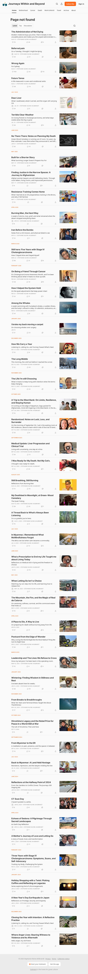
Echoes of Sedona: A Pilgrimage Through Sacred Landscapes (31, 820)
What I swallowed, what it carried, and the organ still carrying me (34, 102)
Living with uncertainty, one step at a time (26, 449)
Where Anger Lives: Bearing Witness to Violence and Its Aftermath (30, 936)
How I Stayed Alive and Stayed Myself (25, 255)
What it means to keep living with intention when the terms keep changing (33, 383)
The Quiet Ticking (17, 501)
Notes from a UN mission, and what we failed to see (30, 233)
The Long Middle (19, 359)
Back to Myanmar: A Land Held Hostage (30, 762)
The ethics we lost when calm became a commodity (30, 540)
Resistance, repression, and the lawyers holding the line (31, 765)
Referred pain (18, 48)
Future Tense (17, 78)
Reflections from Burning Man (22, 483)
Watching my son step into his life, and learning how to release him (31, 585)
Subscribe (70, 4)
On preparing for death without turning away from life (31, 625)
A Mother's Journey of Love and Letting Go (32, 836)
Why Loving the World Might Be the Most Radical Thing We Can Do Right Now (33, 641)
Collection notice (63, 959)
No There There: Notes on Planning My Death (33, 136)
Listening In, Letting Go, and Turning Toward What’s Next (32, 347)
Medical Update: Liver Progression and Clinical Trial (30, 445)
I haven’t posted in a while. (21, 802)
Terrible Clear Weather (22, 115)
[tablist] (22, 26)
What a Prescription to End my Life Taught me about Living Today (33, 558)
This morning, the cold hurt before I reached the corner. (31, 362)
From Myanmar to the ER (23, 743)
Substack (33, 969)
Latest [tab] (15, 26)
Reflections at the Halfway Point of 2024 (31, 782)
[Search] (57, 4)
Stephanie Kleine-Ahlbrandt (27, 39)
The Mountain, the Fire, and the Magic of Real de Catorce (33, 599)
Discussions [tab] (28, 26)
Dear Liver (16, 98)
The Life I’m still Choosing (24, 378)
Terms (54, 959)
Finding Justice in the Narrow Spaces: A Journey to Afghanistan (31, 173)
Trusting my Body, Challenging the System (27, 864)
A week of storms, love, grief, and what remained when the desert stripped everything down (33, 217)
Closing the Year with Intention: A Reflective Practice (32, 918)
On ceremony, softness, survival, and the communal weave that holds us (33, 604)
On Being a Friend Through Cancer (28, 271)
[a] (68, 448)
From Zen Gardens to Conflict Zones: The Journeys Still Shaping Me (31, 786)
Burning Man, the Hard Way (24, 213)
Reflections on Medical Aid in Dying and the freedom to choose (31, 563)
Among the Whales (20, 303)
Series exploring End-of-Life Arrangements (27, 886)
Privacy (48, 959)
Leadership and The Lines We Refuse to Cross (34, 658)
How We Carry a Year (21, 344)
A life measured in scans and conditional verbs (28, 81)
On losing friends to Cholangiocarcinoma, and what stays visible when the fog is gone (32, 119)
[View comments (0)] (27, 185)
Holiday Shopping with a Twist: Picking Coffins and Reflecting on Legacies (30, 881)
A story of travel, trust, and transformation (27, 839)
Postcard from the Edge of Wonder (28, 637)
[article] (44, 37)
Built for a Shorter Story (23, 157)
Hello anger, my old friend (21, 941)
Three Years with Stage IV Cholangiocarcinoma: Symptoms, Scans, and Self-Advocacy (33, 858)
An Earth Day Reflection (20, 824)
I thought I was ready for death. (23, 464)
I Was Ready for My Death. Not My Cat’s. (30, 461)
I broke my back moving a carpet (27, 324)
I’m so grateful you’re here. (21, 518)
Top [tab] (20, 26)
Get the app (54, 964)
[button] (14, 10)
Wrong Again (17, 63)
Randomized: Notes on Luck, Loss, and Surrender (30, 420)
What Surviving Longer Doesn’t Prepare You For (29, 160)
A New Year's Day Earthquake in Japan (30, 897)
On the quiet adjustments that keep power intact (29, 291)
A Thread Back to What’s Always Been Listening (30, 514)
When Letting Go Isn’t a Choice (26, 581)
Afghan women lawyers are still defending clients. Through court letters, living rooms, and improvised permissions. (33, 179)
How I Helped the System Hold (26, 288)
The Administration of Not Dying (27, 32)
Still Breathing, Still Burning (24, 480)
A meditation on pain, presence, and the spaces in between (33, 746)
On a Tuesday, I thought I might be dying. (26, 51)
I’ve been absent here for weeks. (23, 683)
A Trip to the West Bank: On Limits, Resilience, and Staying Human (33, 401)
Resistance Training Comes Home (28, 192)
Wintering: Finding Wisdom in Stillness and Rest (32, 679)
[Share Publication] (61, 4)
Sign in (81, 4)
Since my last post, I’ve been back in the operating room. (32, 661)
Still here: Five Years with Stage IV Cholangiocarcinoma (28, 251)
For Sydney (15, 66)
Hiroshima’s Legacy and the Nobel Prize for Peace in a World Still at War (32, 722)
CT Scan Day (17, 799)
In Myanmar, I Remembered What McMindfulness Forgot (27, 536)
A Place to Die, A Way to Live (25, 622)
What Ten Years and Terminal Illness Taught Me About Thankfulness (31, 704)
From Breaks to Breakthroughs (26, 699)
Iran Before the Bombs (22, 230)
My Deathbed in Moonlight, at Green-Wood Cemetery (32, 496)
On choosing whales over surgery (23, 327)
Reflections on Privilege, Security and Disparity (28, 901)
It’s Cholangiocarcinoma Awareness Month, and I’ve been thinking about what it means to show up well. (32, 275)
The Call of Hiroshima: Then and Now (25, 727)
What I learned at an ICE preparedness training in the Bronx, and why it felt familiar (33, 196)
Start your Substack (38, 964)
